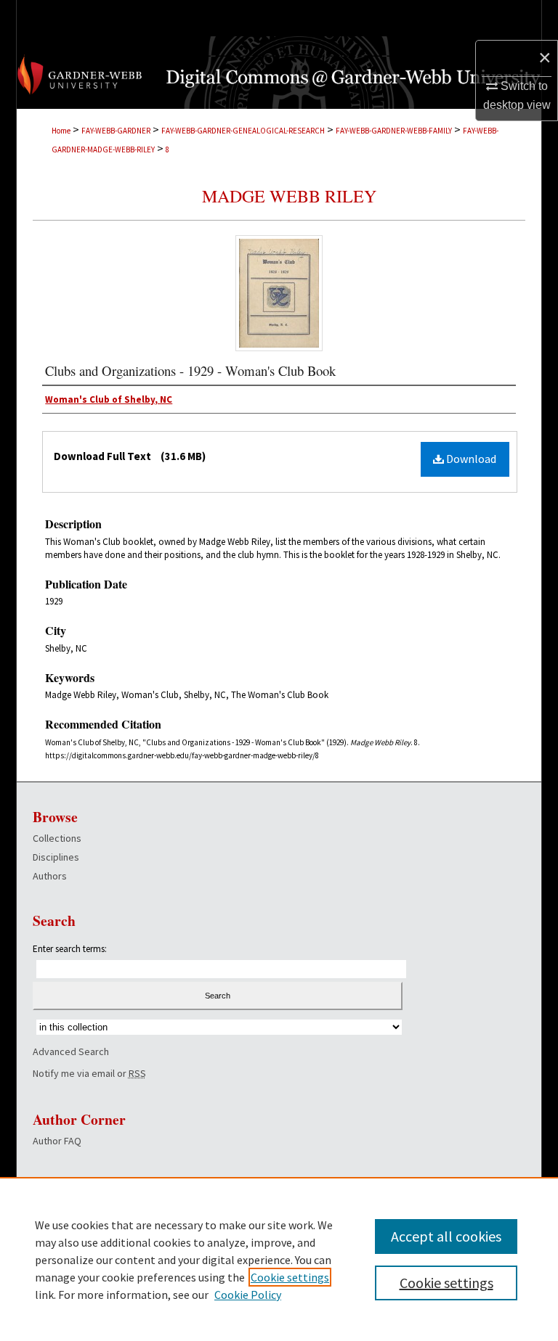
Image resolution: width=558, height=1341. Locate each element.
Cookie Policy (247, 1294)
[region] (279, 1259)
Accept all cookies (446, 1236)
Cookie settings (290, 1277)
